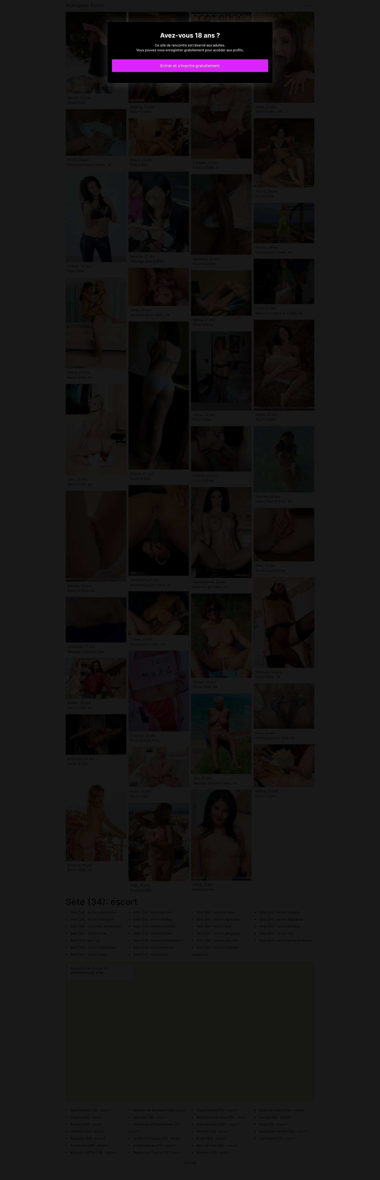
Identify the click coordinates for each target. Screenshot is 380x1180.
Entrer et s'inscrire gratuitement (190, 65)
